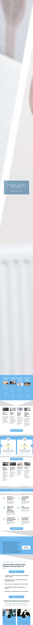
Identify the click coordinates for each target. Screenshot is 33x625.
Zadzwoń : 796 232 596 (16, 490)
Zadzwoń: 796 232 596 (16, 430)
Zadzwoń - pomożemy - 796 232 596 (16, 191)
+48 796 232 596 (5, 394)
